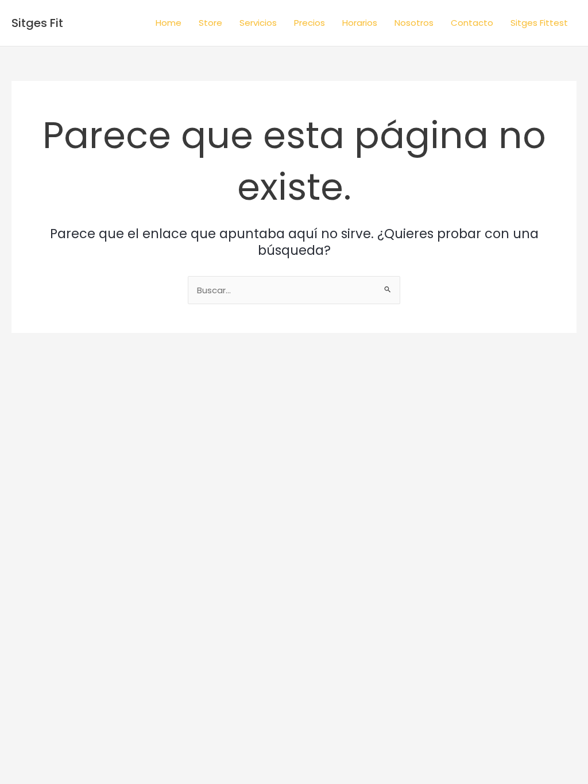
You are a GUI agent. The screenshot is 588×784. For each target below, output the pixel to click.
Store (210, 23)
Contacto (472, 23)
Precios (309, 23)
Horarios (359, 23)
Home (168, 23)
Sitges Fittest (539, 23)
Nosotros (414, 23)
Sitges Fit (37, 23)
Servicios (258, 23)
